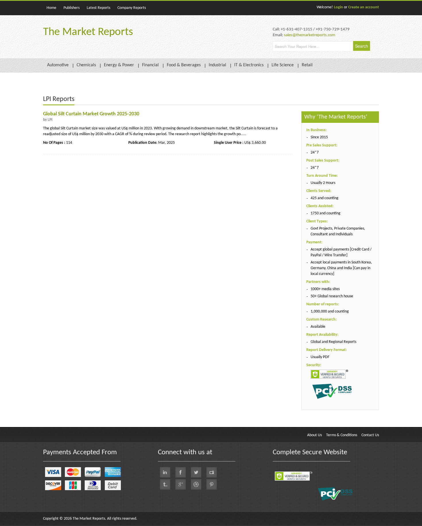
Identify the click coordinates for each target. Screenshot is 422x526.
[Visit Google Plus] (180, 484)
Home (51, 8)
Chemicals (86, 65)
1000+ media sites (325, 289)
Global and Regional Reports (333, 342)
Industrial (217, 65)
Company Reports (131, 8)
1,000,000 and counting (330, 311)
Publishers (71, 8)
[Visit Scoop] (165, 484)
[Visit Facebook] (180, 472)
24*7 (315, 152)
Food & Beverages (184, 65)
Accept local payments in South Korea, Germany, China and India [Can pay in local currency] (341, 268)
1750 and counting (325, 213)
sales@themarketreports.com (309, 35)
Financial (150, 65)
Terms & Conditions (341, 435)
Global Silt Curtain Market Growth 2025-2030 (91, 114)
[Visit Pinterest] (211, 484)
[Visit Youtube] (211, 472)
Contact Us (370, 435)
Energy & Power (119, 65)
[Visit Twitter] (196, 472)
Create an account (363, 7)
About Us (314, 435)
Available (318, 327)
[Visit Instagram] (196, 484)
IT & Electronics (249, 65)
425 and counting (324, 198)
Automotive (58, 65)
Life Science (283, 65)
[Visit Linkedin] (165, 472)
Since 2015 (319, 137)
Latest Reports (98, 8)
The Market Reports (88, 32)
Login (338, 7)
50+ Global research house (332, 296)
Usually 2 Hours (323, 183)
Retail (307, 65)
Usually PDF (320, 357)
